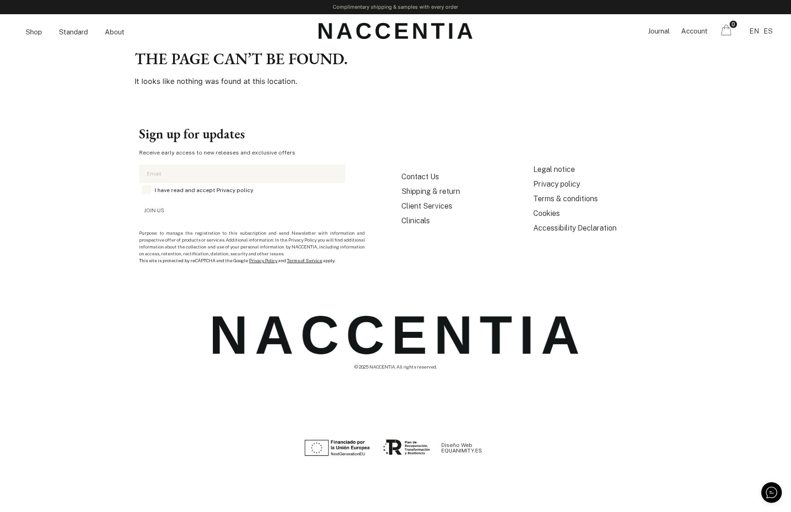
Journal (659, 31)
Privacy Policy (263, 260)
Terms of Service (304, 260)
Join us (154, 210)
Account (694, 31)
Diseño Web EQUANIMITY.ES (461, 448)
